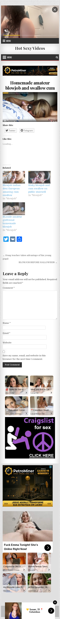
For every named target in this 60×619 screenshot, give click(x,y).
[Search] (57, 57)
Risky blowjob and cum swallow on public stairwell (39, 188)
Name (7, 323)
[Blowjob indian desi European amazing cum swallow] (14, 177)
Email (6, 333)
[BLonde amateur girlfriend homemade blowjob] (14, 208)
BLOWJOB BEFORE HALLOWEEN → (38, 262)
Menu (8, 40)
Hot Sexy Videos (30, 48)
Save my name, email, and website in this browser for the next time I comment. (24, 357)
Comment (9, 288)
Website (7, 342)
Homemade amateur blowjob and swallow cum (30, 85)
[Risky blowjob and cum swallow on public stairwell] (39, 177)
